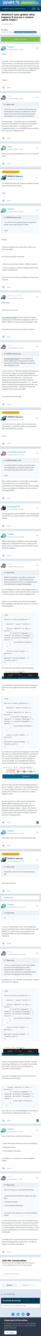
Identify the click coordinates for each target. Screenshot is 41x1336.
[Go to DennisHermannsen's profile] (4, 453)
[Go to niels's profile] (4, 148)
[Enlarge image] (20, 674)
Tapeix (5, 30)
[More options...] (37, 48)
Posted (15, 49)
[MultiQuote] (3, 87)
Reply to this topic (20, 39)
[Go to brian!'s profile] (4, 97)
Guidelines (7, 1326)
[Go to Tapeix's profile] (4, 48)
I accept (11, 1332)
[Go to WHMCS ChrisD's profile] (4, 297)
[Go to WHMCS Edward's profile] (4, 178)
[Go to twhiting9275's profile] (4, 508)
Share (10, 1285)
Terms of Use (30, 1323)
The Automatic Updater (9, 317)
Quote (9, 87)
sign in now (11, 1265)
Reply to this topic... (12, 1274)
